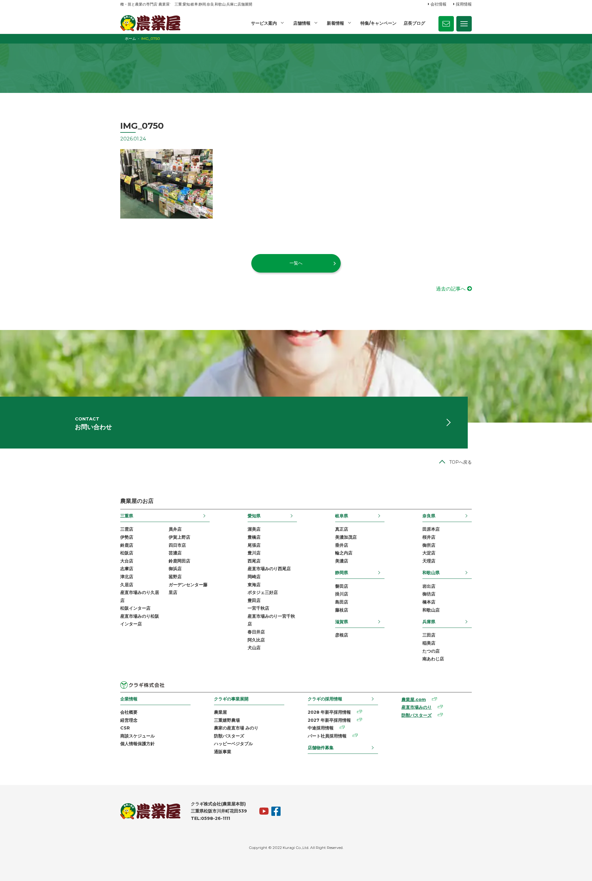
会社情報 (438, 4)
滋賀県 (341, 621)
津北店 (126, 576)
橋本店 (428, 602)
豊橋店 (254, 537)
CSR (125, 728)
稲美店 (428, 643)
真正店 (341, 529)
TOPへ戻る (460, 462)
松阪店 (126, 553)
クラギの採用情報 (325, 699)
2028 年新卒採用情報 (329, 712)
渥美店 (254, 529)
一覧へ (296, 263)
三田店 (428, 635)
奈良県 (428, 516)
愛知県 (254, 516)
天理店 (428, 561)
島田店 (341, 602)
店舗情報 (301, 23)
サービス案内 (264, 23)
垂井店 (341, 545)
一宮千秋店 (258, 608)
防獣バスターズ (229, 736)
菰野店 (175, 576)
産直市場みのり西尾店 (269, 568)
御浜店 (175, 568)
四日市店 (177, 545)
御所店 (428, 545)
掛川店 (341, 594)
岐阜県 (341, 516)
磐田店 (341, 586)
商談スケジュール (137, 736)
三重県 (126, 516)
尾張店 (254, 545)
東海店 (254, 584)
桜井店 (428, 537)
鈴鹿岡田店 (179, 561)
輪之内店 (343, 553)
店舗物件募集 (321, 747)
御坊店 (428, 594)
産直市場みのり (416, 707)
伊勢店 (126, 537)
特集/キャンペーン (378, 23)
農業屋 (220, 712)
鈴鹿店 (126, 545)
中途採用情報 (321, 728)
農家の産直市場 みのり (236, 728)
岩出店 (428, 586)
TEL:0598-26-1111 (210, 818)
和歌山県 (431, 572)
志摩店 (126, 568)
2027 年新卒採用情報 (329, 720)
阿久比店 (256, 640)
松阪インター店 (135, 608)
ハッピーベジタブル (233, 743)
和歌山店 (431, 610)
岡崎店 (254, 576)
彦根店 (341, 635)
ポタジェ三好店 (263, 592)
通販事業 (222, 751)
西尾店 (254, 561)
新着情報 (335, 23)
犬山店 (254, 647)
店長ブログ (414, 23)
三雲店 (126, 529)
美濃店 (341, 561)
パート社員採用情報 (327, 736)
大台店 (126, 561)
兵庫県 (428, 621)
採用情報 (464, 4)
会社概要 (129, 712)
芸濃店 (175, 553)
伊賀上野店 (179, 537)
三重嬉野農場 (227, 720)
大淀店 (428, 553)
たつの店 (431, 651)
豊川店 (254, 553)
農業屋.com (413, 699)
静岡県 (341, 572)
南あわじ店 (433, 659)
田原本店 (431, 529)
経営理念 (129, 720)
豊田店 (254, 600)
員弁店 (175, 529)
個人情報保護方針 (137, 743)
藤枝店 (341, 610)
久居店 (126, 584)
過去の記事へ (451, 289)
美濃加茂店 (346, 537)
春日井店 (256, 632)
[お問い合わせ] (446, 23)
